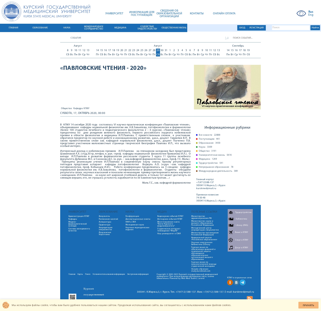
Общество (66, 108)
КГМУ (86, 108)
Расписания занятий (108, 219)
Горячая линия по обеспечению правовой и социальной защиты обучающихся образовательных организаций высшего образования (203, 253)
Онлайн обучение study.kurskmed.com (200, 270)
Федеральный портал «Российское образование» (204, 239)
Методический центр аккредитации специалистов (205, 229)
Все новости (209, 135)
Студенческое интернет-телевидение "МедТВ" (169, 230)
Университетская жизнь (215, 155)
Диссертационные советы (138, 219)
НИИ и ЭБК (131, 222)
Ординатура (105, 225)
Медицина (208, 159)
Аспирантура (105, 222)
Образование (209, 143)
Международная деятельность (218, 171)
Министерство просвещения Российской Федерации (205, 234)
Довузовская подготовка (105, 233)
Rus (310, 12)
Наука (205, 147)
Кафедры (72, 219)
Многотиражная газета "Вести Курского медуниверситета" (168, 224)
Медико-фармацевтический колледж (77, 224)
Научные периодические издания (137, 229)
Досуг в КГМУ (241, 248)
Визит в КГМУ (241, 232)
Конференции (132, 216)
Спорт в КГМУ (241, 240)
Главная (72, 274)
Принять (308, 305)
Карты (80, 274)
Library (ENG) (242, 225)
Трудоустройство (211, 163)
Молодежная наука (135, 225)
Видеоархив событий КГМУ (170, 216)
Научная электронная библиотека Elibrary (201, 244)
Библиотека (241, 219)
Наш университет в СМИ (169, 234)
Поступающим (209, 139)
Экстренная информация (138, 274)
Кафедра (78, 108)
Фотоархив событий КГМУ (169, 219)
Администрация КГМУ (78, 216)
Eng (310, 15)
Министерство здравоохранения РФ (201, 217)
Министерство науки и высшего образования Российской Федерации (202, 223)
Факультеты (104, 216)
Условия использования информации (109, 274)
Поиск (87, 274)
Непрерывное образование (216, 167)
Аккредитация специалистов (106, 229)
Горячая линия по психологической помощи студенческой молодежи (204, 264)
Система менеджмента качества (79, 230)
